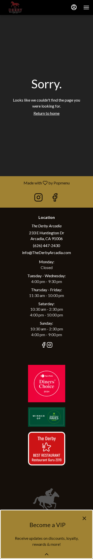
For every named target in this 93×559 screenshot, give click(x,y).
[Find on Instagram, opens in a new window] (38, 198)
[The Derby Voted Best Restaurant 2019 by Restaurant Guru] (46, 448)
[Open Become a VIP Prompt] (47, 554)
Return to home (46, 113)
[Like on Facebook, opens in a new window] (54, 198)
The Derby (46, 499)
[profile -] (74, 7)
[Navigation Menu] (86, 7)
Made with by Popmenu (37, 182)
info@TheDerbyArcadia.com (46, 252)
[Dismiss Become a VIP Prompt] (84, 518)
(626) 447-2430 (46, 245)
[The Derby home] (26, 7)
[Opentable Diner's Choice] (46, 383)
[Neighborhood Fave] (46, 416)
